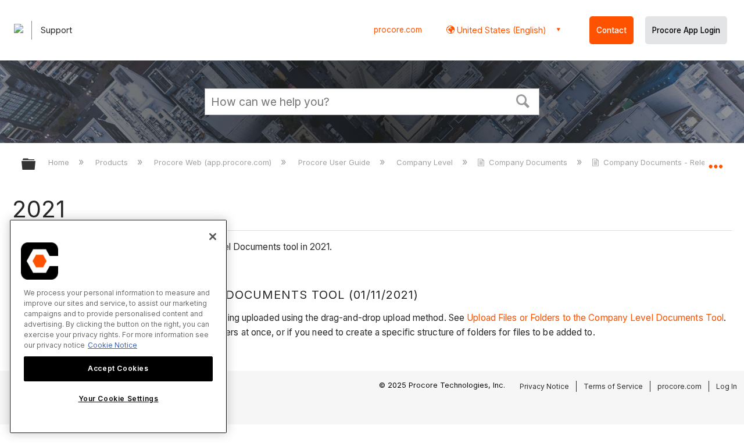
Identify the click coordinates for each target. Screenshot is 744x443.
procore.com (398, 29)
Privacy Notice (544, 386)
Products (112, 162)
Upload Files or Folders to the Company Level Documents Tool (595, 317)
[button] (523, 100)
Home (59, 162)
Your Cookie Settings (118, 398)
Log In (726, 386)
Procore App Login (686, 30)
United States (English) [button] (500, 30)
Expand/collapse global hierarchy (36, 164)
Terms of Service (613, 386)
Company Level (425, 162)
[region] (118, 326)
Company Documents (528, 162)
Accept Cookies (118, 368)
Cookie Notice (112, 345)
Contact (611, 30)
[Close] (213, 236)
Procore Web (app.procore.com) (214, 162)
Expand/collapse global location (715, 161)
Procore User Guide (335, 162)
